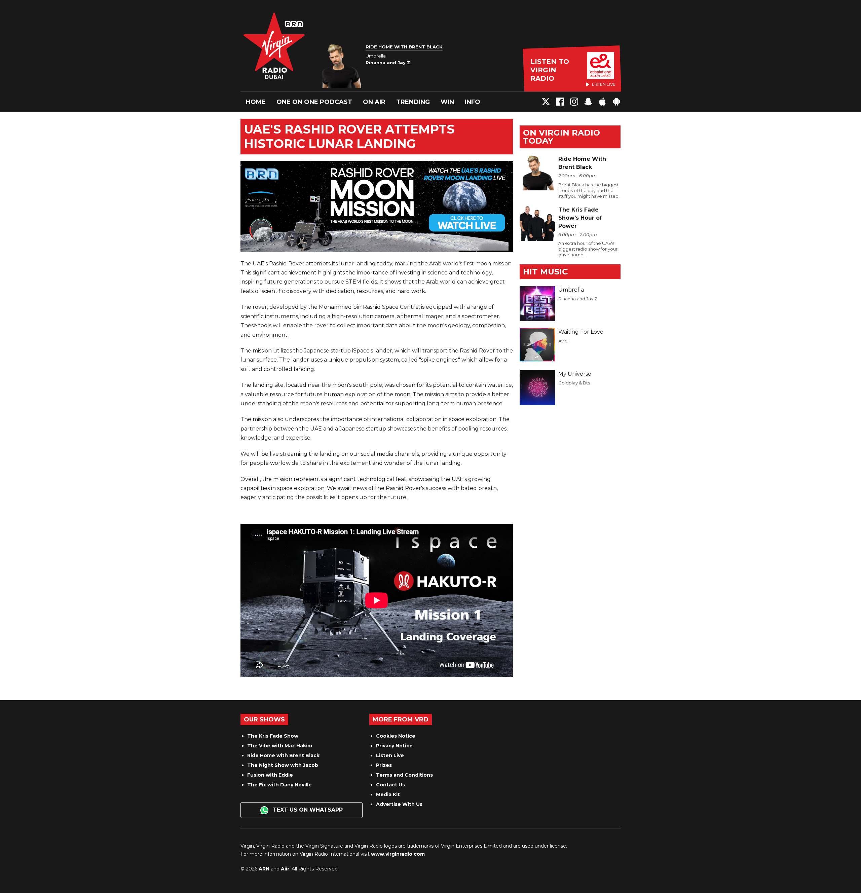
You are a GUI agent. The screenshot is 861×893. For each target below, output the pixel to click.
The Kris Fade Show (272, 736)
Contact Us (390, 785)
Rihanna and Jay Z (577, 298)
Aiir (285, 869)
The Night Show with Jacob (282, 765)
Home (256, 102)
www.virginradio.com (398, 854)
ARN (264, 869)
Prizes (384, 765)
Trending (413, 102)
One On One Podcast (314, 102)
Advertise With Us (399, 804)
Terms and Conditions (404, 775)
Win (447, 102)
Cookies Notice (395, 736)
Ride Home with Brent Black (283, 755)
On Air (374, 102)
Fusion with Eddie (270, 775)
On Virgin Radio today (561, 137)
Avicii (563, 340)
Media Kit (388, 794)
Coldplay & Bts (574, 382)
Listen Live (390, 755)
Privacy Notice (394, 746)
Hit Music (545, 271)
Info (472, 102)
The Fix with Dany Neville (279, 785)
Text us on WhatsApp (307, 810)
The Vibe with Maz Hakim (279, 746)
